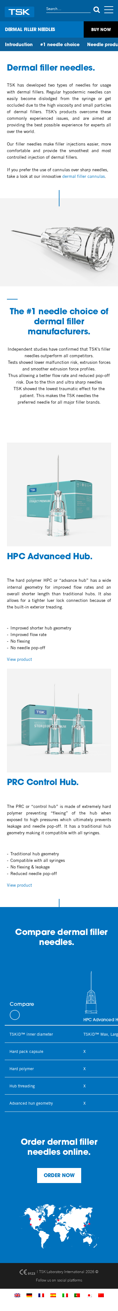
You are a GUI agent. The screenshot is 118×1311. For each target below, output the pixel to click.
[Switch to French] (41, 1295)
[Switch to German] (29, 1295)
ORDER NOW (59, 1175)
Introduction (19, 45)
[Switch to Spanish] (53, 1295)
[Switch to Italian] (65, 1295)
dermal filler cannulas (83, 176)
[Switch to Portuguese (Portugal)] (77, 1295)
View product (19, 659)
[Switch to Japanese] (89, 1295)
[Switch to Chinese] (101, 1295)
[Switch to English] (17, 1295)
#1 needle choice (60, 45)
